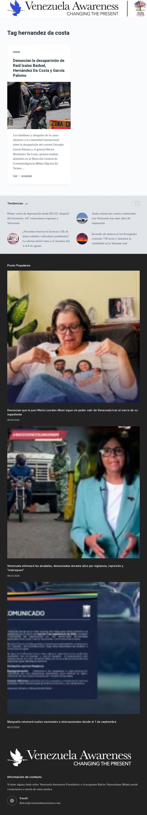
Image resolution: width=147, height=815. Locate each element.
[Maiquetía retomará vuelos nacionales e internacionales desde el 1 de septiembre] (73, 648)
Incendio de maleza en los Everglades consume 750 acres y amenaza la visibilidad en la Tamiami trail (114, 238)
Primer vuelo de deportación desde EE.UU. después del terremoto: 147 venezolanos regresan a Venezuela (38, 218)
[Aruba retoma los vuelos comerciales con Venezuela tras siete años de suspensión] (82, 218)
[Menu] (138, 8)
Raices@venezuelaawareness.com (40, 802)
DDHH (16, 52)
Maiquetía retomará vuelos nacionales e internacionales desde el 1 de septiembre (61, 722)
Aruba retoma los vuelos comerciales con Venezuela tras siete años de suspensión (114, 218)
